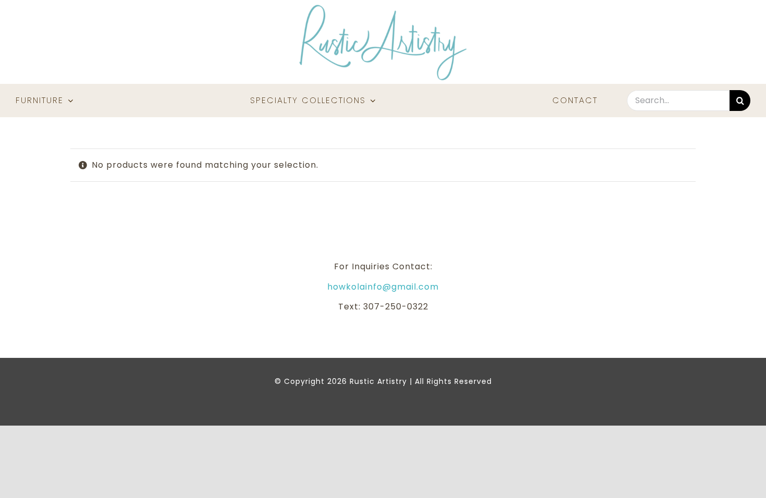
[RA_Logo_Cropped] (383, 8)
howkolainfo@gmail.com (383, 287)
